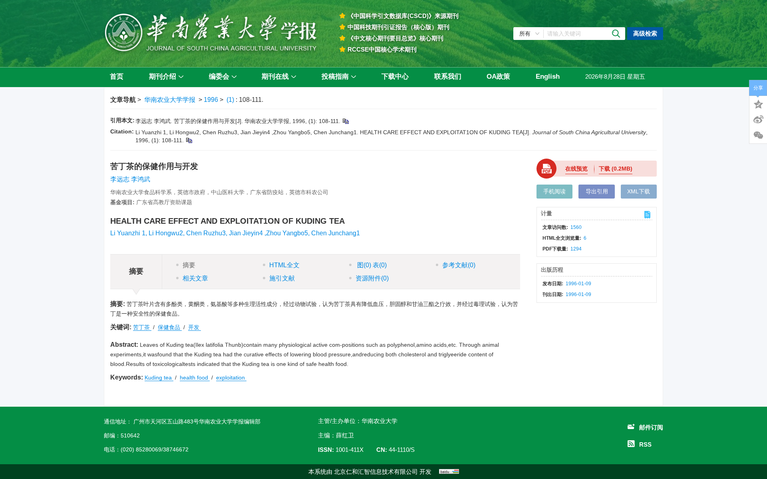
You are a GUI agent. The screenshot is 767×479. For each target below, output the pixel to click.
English (548, 76)
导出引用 (597, 191)
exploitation (231, 377)
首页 (116, 76)
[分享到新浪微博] (758, 119)
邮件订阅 (651, 427)
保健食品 (170, 327)
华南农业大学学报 (169, 99)
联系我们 (447, 76)
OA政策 (498, 76)
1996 (211, 99)
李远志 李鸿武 (130, 179)
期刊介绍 (162, 76)
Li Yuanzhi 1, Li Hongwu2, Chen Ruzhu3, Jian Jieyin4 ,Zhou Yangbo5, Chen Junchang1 (235, 233)
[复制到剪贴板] (345, 121)
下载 (615, 168)
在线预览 (576, 168)
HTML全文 (284, 265)
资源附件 (372, 278)
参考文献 (458, 265)
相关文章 (195, 278)
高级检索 (645, 33)
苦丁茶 (142, 327)
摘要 (189, 265)
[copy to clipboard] (189, 140)
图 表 (371, 265)
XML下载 (638, 191)
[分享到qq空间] (758, 103)
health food (195, 377)
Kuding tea (159, 377)
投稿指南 (335, 76)
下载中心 (395, 76)
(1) (231, 99)
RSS (645, 444)
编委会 (219, 76)
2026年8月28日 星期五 (615, 76)
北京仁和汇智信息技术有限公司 (376, 471)
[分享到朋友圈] (758, 135)
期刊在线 (275, 76)
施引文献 (282, 278)
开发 (194, 327)
